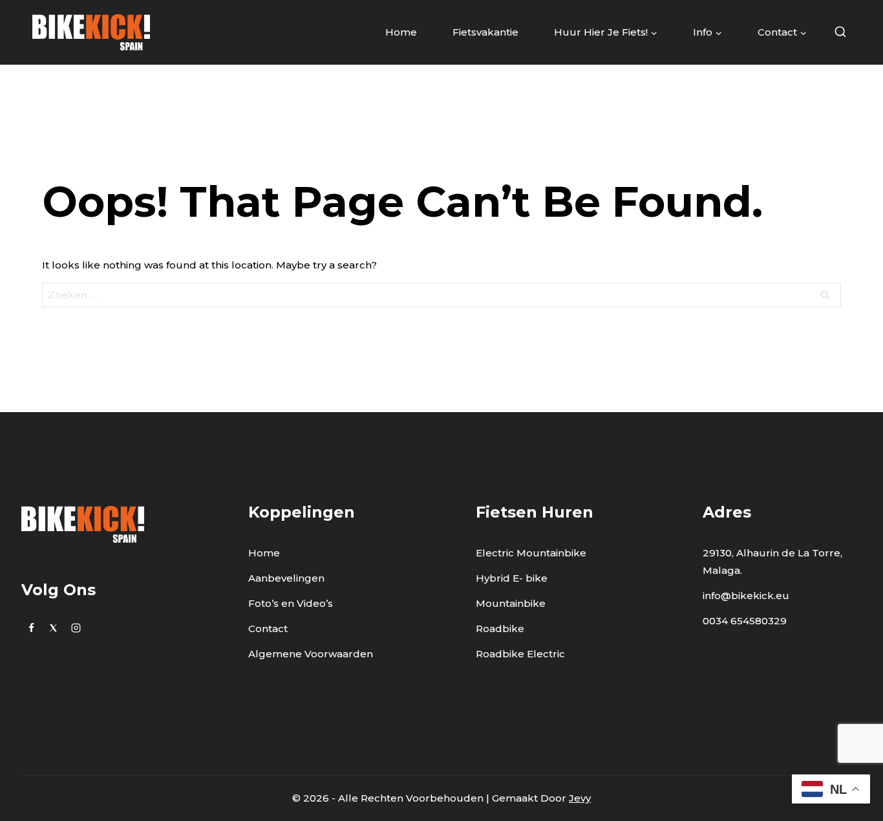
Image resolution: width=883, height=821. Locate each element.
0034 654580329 (745, 621)
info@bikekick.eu (746, 595)
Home (401, 32)
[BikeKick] (91, 32)
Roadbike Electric (520, 654)
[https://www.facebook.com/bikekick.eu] (31, 627)
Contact (268, 628)
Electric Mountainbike (531, 553)
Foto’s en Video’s (290, 603)
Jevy (580, 798)
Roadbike (500, 628)
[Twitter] (53, 627)
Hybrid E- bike (512, 578)
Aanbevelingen (286, 578)
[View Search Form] (840, 32)
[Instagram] (75, 627)
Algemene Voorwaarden (310, 654)
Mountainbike (511, 603)
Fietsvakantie (485, 32)
